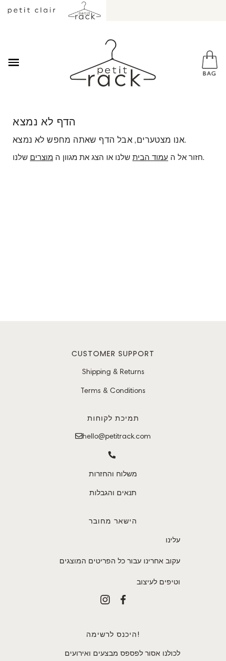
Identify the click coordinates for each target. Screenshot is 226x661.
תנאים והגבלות (113, 492)
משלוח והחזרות (113, 473)
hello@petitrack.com (117, 436)
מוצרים (41, 157)
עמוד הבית (150, 157)
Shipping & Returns (113, 371)
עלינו (173, 540)
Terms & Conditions (113, 390)
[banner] (113, 63)
